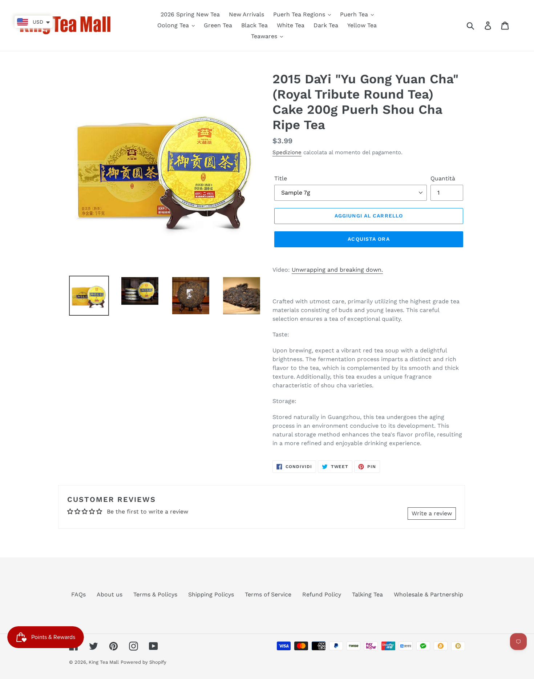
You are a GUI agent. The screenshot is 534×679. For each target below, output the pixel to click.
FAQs (78, 594)
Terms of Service (268, 594)
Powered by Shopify (143, 662)
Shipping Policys (211, 594)
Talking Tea (367, 594)
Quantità (442, 178)
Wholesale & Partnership (428, 594)
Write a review (432, 513)
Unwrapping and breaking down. (337, 269)
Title (280, 178)
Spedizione (287, 152)
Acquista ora (368, 239)
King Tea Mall (104, 662)
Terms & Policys (155, 594)
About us (109, 594)
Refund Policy (321, 594)
